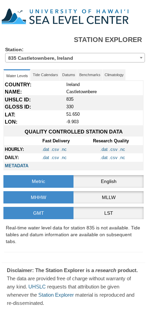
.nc (63, 149)
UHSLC (37, 286)
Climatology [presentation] (114, 75)
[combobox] (75, 57)
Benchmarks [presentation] (90, 75)
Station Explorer (56, 295)
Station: (35, 54)
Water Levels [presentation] (17, 76)
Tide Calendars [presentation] (45, 75)
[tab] (114, 74)
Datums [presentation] (68, 75)
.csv (54, 149)
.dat (45, 149)
